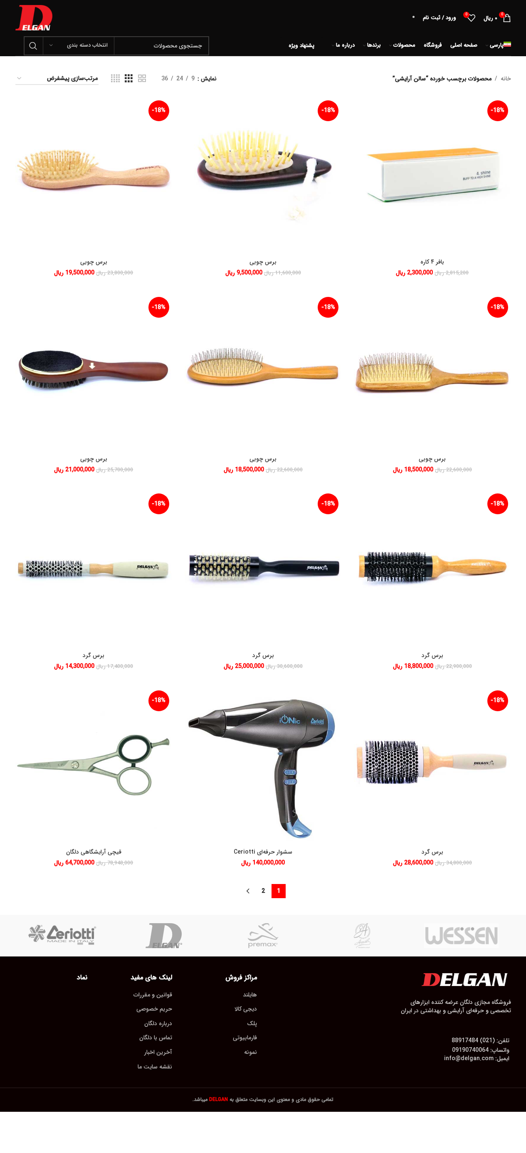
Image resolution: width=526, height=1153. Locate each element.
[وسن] (461, 935)
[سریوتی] (64, 935)
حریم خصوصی (154, 1009)
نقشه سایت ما (155, 1066)
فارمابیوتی (245, 1037)
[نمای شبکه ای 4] (115, 78)
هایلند (250, 994)
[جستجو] (33, 45)
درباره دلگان (158, 1023)
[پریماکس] (262, 935)
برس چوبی (263, 261)
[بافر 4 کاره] (432, 175)
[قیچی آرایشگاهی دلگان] (93, 765)
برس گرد (432, 655)
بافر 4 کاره (432, 261)
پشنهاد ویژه (301, 45)
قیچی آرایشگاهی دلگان (93, 852)
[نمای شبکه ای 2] (142, 78)
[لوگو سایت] (34, 17)
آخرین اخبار (158, 1052)
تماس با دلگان (155, 1037)
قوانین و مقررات (152, 994)
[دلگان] (163, 935)
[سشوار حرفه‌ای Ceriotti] (263, 765)
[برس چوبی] (263, 175)
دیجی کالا (246, 1009)
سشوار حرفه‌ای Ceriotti (263, 852)
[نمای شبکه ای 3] (129, 78)
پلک (252, 1023)
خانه (506, 78)
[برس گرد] (432, 569)
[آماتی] (362, 935)
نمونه (250, 1052)
